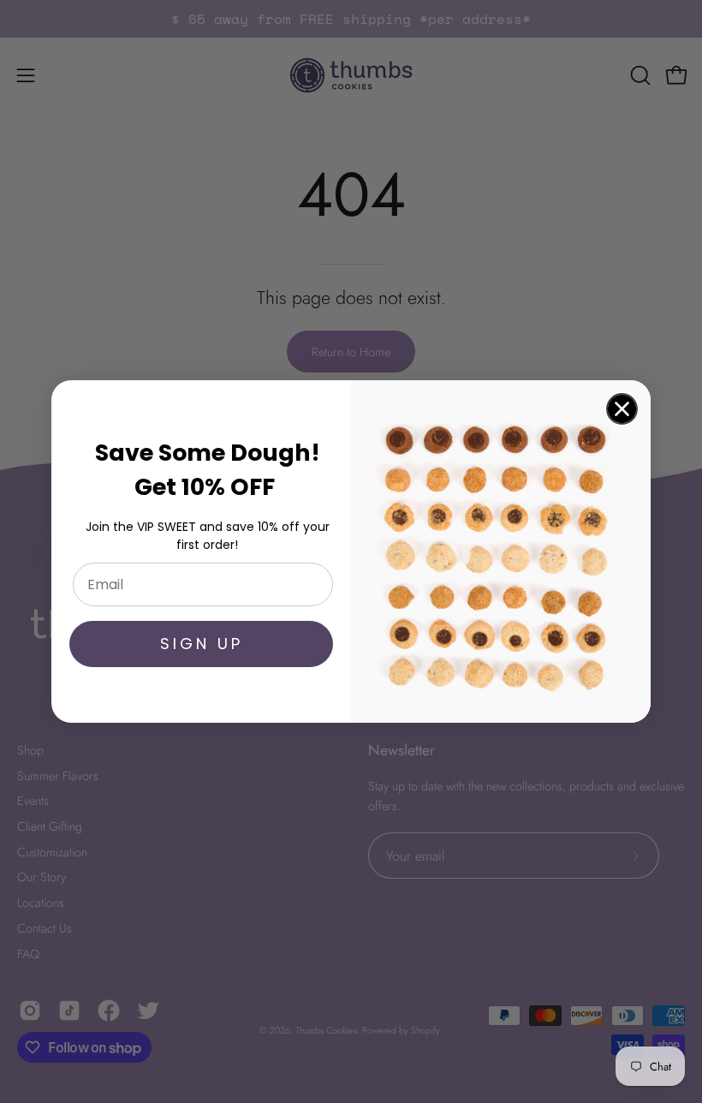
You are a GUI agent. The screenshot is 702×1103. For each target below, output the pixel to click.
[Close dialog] (622, 409)
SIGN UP (201, 643)
